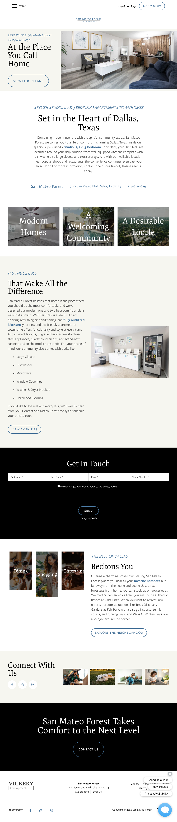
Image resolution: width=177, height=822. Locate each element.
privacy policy (109, 486)
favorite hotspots (147, 581)
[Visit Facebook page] (12, 684)
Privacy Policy (15, 810)
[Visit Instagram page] (33, 684)
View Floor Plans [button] (28, 81)
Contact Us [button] (88, 749)
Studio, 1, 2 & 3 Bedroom (82, 147)
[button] (152, 6)
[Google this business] (22, 684)
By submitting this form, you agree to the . (88, 486)
